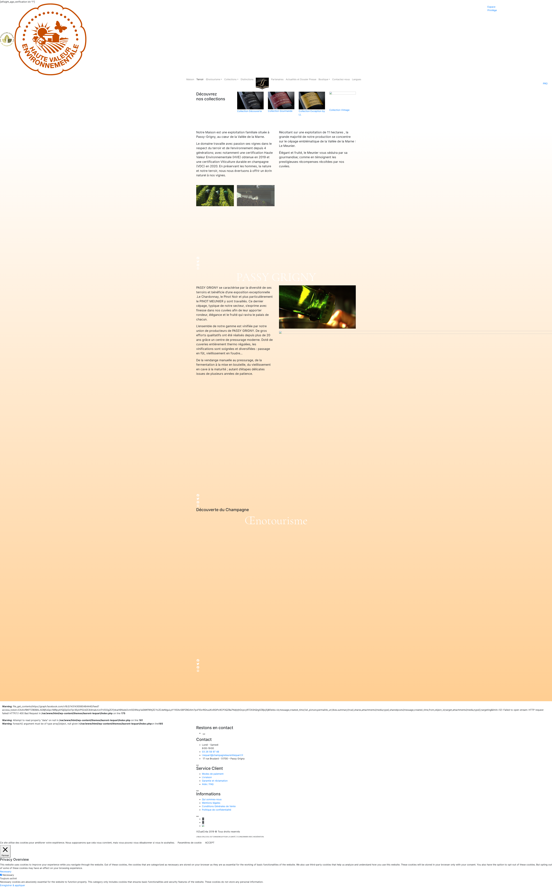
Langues (356, 79)
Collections (230, 79)
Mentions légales (211, 802)
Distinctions (247, 79)
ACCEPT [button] (209, 842)
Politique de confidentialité (216, 809)
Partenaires (277, 79)
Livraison (207, 777)
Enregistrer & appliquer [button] (12, 885)
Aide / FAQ (207, 784)
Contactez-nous (341, 79)
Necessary (8, 874)
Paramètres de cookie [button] (190, 842)
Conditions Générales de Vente (219, 806)
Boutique (323, 79)
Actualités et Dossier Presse (301, 79)
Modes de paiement (213, 773)
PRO (545, 83)
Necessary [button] (5, 871)
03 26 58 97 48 (210, 751)
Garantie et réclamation (215, 780)
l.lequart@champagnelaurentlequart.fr (222, 755)
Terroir (200, 79)
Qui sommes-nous (212, 799)
